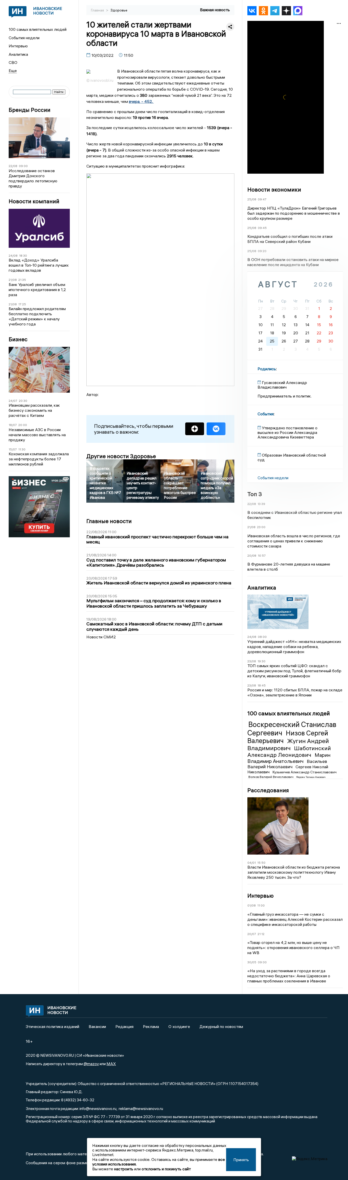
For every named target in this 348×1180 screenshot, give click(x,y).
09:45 (262, 228)
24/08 (13, 255)
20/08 (251, 555)
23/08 (251, 661)
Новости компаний (34, 201)
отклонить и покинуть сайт (166, 1168)
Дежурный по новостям (221, 1026)
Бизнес (18, 339)
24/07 (13, 401)
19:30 (261, 661)
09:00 (23, 166)
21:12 (261, 934)
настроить (123, 1168)
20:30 (23, 401)
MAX (111, 1063)
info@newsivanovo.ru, (98, 1108)
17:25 (22, 304)
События (266, 413)
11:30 (21, 449)
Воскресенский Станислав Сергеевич (291, 728)
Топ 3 (254, 494)
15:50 (261, 863)
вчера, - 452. (141, 101)
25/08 (251, 199)
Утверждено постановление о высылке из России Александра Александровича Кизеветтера (287, 432)
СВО (13, 62)
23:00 (261, 527)
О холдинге (179, 1026)
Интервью (18, 45)
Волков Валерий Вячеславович (271, 777)
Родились (267, 368)
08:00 (262, 637)
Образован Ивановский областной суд (292, 457)
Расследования (268, 790)
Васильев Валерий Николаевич (287, 764)
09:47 (262, 199)
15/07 (13, 449)
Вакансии (97, 1026)
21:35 (22, 280)
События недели (24, 37)
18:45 (262, 685)
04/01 (251, 863)
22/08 (13, 166)
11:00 (261, 905)
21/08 (13, 280)
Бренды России (29, 110)
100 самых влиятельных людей (37, 29)
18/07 (13, 425)
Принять (241, 1159)
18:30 (23, 255)
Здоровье (119, 10)
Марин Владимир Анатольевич (288, 758)
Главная (98, 10)
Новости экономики (274, 189)
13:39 (261, 504)
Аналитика (18, 54)
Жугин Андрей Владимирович (288, 744)
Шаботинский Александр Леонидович (289, 751)
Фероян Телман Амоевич (311, 777)
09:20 (262, 251)
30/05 (251, 962)
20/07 (251, 934)
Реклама (151, 1026)
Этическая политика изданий (52, 1026)
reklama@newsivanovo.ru (141, 1108)
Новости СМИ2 (101, 636)
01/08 (251, 905)
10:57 (262, 555)
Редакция (124, 1026)
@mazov (91, 1063)
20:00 (22, 425)
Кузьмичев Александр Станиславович (305, 772)
